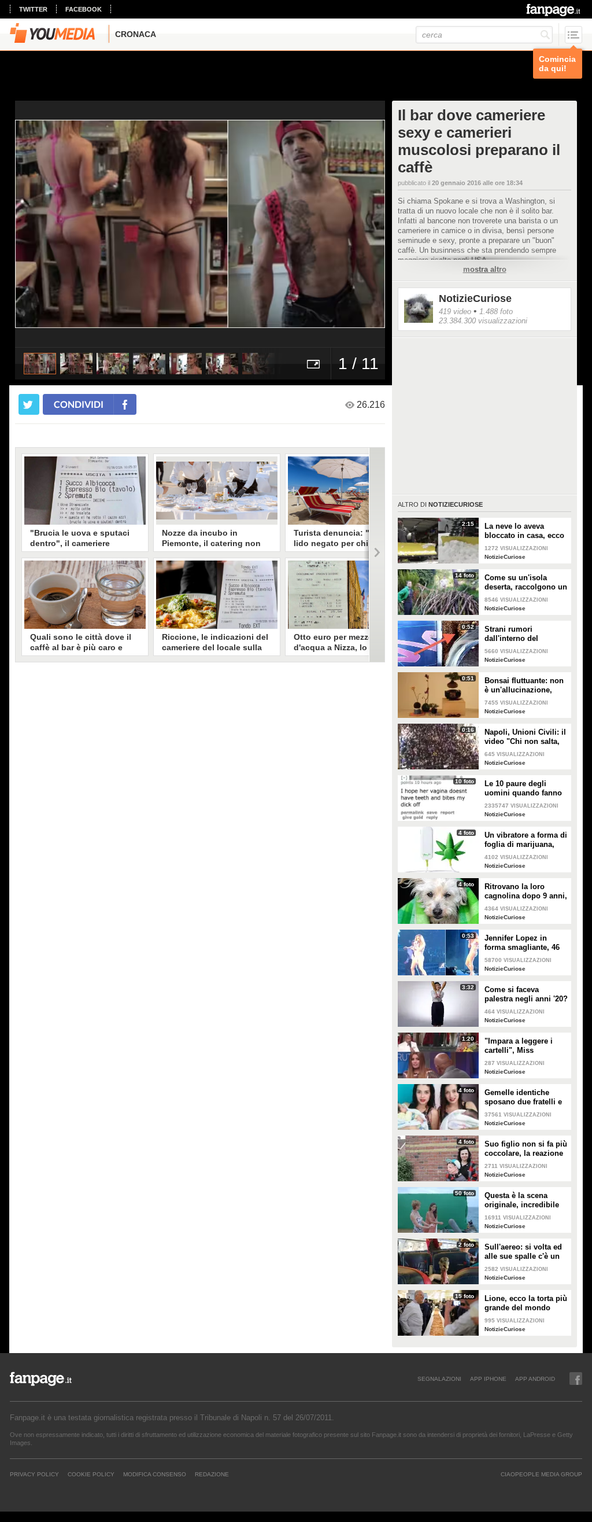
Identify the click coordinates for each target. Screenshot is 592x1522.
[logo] (554, 9)
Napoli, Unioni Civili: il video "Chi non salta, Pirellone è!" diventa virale (525, 737)
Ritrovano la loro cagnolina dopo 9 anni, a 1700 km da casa (525, 891)
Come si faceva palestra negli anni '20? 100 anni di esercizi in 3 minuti (526, 994)
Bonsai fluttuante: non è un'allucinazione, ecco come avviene (524, 685)
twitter (33, 9)
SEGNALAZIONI (439, 1378)
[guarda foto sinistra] (52, 224)
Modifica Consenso (154, 1474)
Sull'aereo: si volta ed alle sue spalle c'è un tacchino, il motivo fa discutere (523, 1252)
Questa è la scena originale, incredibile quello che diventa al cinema (521, 1200)
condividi (78, 404)
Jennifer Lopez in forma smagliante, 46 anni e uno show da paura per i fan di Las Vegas (522, 943)
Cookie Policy (91, 1474)
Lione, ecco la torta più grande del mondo (525, 1303)
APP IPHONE (488, 1378)
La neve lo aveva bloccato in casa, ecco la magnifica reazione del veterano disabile (524, 531)
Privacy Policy (34, 1474)
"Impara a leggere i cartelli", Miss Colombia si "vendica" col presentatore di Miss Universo (524, 1046)
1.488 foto (496, 311)
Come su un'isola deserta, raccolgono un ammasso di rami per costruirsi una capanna (525, 582)
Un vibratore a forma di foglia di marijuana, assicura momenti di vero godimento (525, 840)
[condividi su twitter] (28, 404)
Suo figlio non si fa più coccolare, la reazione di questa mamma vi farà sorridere (525, 1149)
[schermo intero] (313, 363)
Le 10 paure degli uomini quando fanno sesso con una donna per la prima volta (523, 788)
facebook (83, 9)
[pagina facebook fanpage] (575, 1378)
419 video (455, 311)
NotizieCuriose (475, 298)
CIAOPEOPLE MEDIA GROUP (541, 1474)
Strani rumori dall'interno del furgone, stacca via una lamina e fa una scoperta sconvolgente (526, 634)
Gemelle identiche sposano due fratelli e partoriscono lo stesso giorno (524, 1097)
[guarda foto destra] (237, 224)
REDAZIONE (212, 1474)
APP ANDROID (535, 1378)
